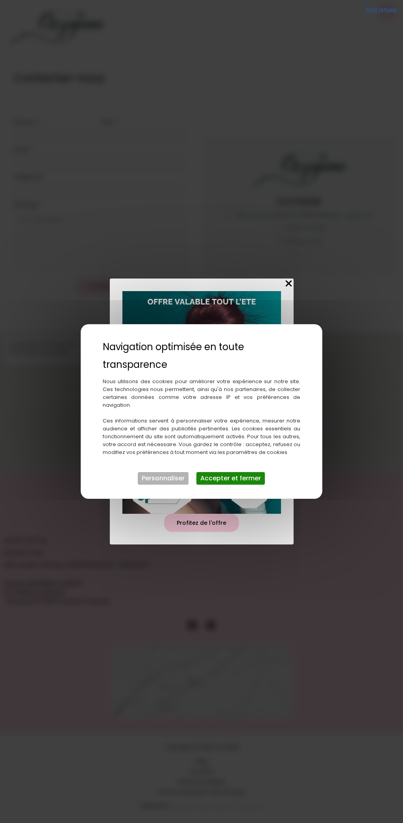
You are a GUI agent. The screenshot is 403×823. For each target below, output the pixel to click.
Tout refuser (381, 9)
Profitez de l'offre (201, 523)
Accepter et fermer (230, 478)
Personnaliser (163, 478)
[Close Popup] (289, 284)
